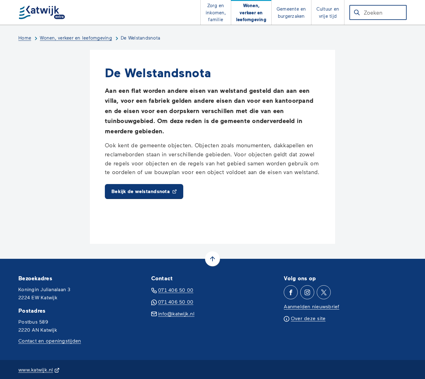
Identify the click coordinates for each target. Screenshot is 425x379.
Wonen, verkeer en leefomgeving (76, 37)
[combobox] (378, 12)
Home (24, 37)
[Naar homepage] (42, 12)
